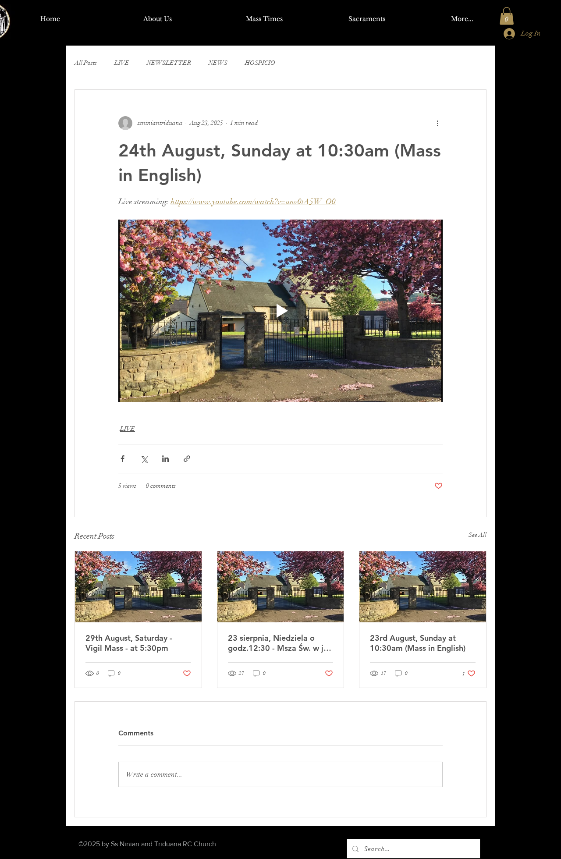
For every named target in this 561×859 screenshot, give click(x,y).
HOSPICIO (260, 63)
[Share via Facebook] (122, 458)
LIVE (121, 63)
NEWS (218, 63)
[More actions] (437, 123)
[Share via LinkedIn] (165, 458)
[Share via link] (187, 458)
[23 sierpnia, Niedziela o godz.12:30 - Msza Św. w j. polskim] (280, 586)
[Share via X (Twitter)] (144, 458)
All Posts (86, 63)
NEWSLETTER (169, 63)
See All (477, 535)
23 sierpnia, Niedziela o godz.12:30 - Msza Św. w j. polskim (277, 643)
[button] (506, 16)
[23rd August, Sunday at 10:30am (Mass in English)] (422, 586)
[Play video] (280, 311)
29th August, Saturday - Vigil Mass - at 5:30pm (128, 643)
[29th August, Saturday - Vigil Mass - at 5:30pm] (138, 586)
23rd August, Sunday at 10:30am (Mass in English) (417, 643)
